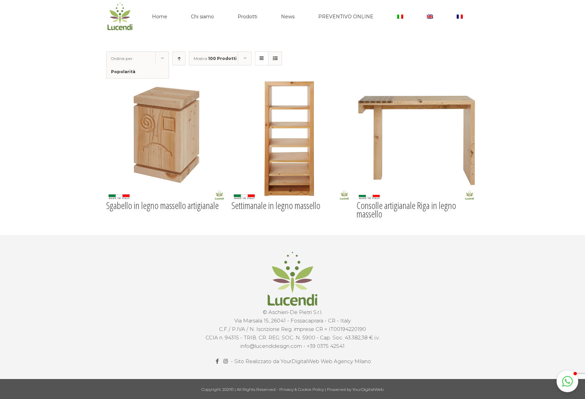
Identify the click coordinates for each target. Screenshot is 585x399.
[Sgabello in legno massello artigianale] (167, 140)
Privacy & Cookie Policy (302, 389)
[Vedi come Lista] (275, 58)
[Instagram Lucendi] (226, 361)
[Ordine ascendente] (179, 58)
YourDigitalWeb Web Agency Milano (326, 361)
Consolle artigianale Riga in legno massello (406, 209)
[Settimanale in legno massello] (292, 140)
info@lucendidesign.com (271, 346)
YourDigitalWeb (368, 389)
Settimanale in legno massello (276, 205)
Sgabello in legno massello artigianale (162, 205)
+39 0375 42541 (326, 346)
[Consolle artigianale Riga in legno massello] (417, 140)
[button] (567, 381)
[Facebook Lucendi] (218, 361)
